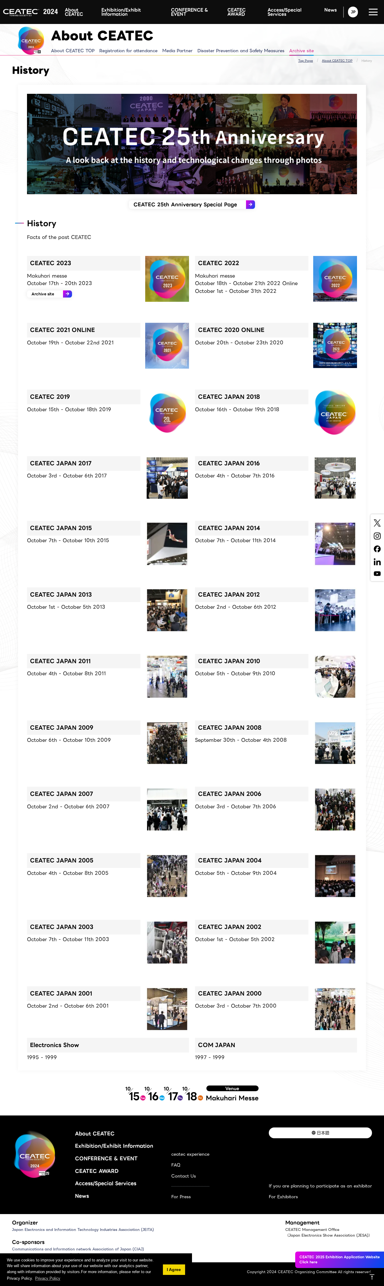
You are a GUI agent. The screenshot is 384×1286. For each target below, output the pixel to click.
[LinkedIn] (377, 562)
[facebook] (377, 549)
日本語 (323, 1133)
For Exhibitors (283, 1196)
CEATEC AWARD (236, 12)
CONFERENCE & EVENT (189, 12)
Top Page (305, 60)
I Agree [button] (174, 1269)
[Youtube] (377, 574)
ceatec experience (190, 1154)
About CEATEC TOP (72, 50)
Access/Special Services (285, 12)
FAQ (175, 1165)
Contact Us (183, 1176)
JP (353, 12)
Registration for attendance (128, 50)
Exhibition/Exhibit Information (121, 12)
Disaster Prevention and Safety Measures (240, 50)
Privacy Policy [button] (47, 1278)
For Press (181, 1196)
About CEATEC (74, 12)
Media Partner (177, 50)
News (330, 10)
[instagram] (377, 536)
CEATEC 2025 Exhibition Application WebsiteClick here (339, 1259)
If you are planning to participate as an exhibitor (320, 1186)
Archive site (301, 50)
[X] (377, 523)
